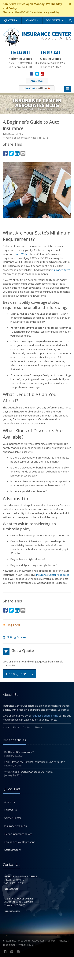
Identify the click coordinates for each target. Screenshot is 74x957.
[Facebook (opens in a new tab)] (31, 73)
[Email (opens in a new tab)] (22, 153)
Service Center (12, 818)
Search (51, 940)
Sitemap (39, 727)
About (16, 727)
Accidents (53, 20)
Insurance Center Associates (52, 574)
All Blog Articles (16, 637)
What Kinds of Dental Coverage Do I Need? (28, 773)
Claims (31, 20)
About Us (37, 81)
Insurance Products (15, 826)
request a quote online (45, 715)
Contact (27, 727)
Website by (26, 944)
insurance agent (60, 270)
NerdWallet (22, 254)
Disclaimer (9, 944)
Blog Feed (13, 625)
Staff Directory (12, 849)
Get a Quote (16, 673)
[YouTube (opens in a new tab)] (42, 73)
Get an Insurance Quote (18, 834)
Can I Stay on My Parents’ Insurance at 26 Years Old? (34, 763)
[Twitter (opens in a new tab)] (37, 73)
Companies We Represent (19, 842)
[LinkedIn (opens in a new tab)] (17, 153)
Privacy (63, 940)
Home (6, 727)
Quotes (10, 20)
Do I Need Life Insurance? (19, 754)
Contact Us (10, 810)
